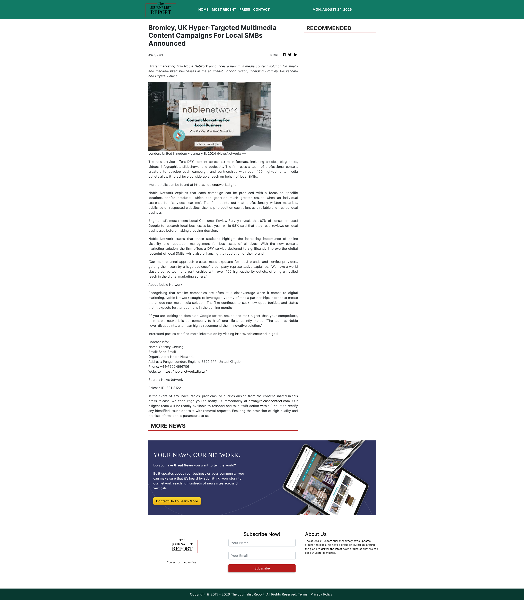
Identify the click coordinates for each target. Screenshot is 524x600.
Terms (302, 594)
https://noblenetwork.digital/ (185, 371)
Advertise (190, 562)
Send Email (167, 352)
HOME (203, 9)
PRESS (244, 9)
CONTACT (261, 9)
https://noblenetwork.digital (215, 185)
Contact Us (174, 562)
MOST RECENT (224, 9)
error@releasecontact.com (269, 401)
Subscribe (262, 568)
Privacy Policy (322, 594)
